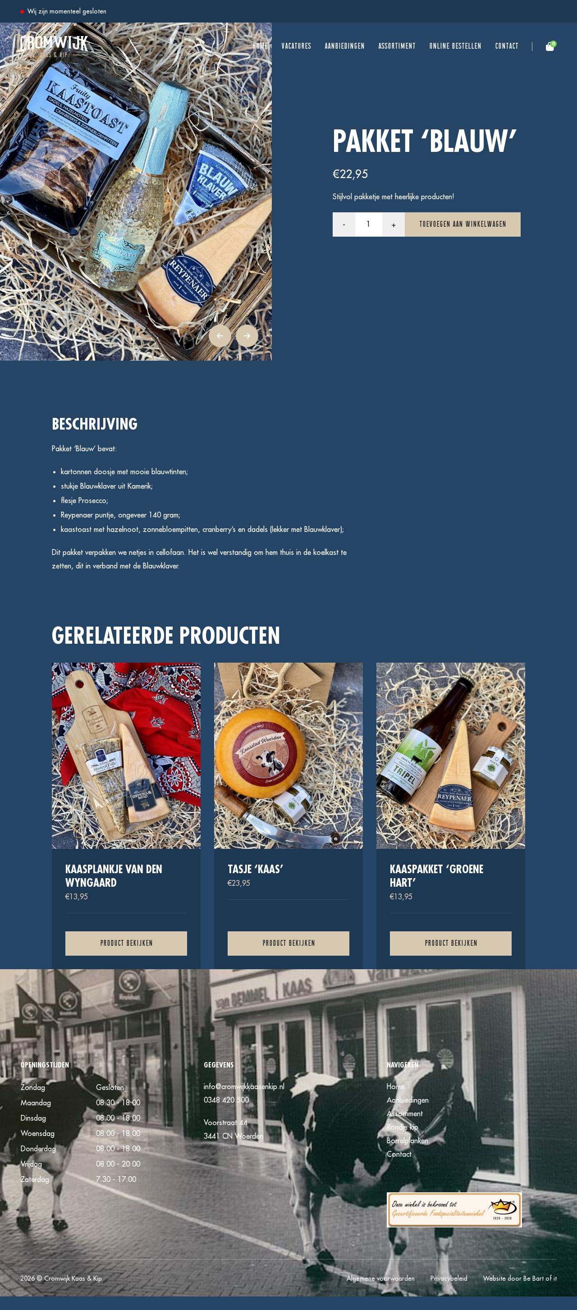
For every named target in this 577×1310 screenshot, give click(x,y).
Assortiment (397, 46)
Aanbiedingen (345, 46)
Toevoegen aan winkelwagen (462, 224)
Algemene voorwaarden (381, 1278)
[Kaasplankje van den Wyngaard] (126, 816)
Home (260, 46)
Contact (506, 46)
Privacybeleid (448, 1278)
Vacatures (296, 46)
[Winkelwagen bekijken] (537, 46)
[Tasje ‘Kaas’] (288, 816)
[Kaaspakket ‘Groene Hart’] (450, 816)
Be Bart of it (540, 1278)
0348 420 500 (226, 1099)
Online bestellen (455, 46)
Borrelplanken (407, 1140)
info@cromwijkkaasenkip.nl (244, 1086)
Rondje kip (402, 1126)
